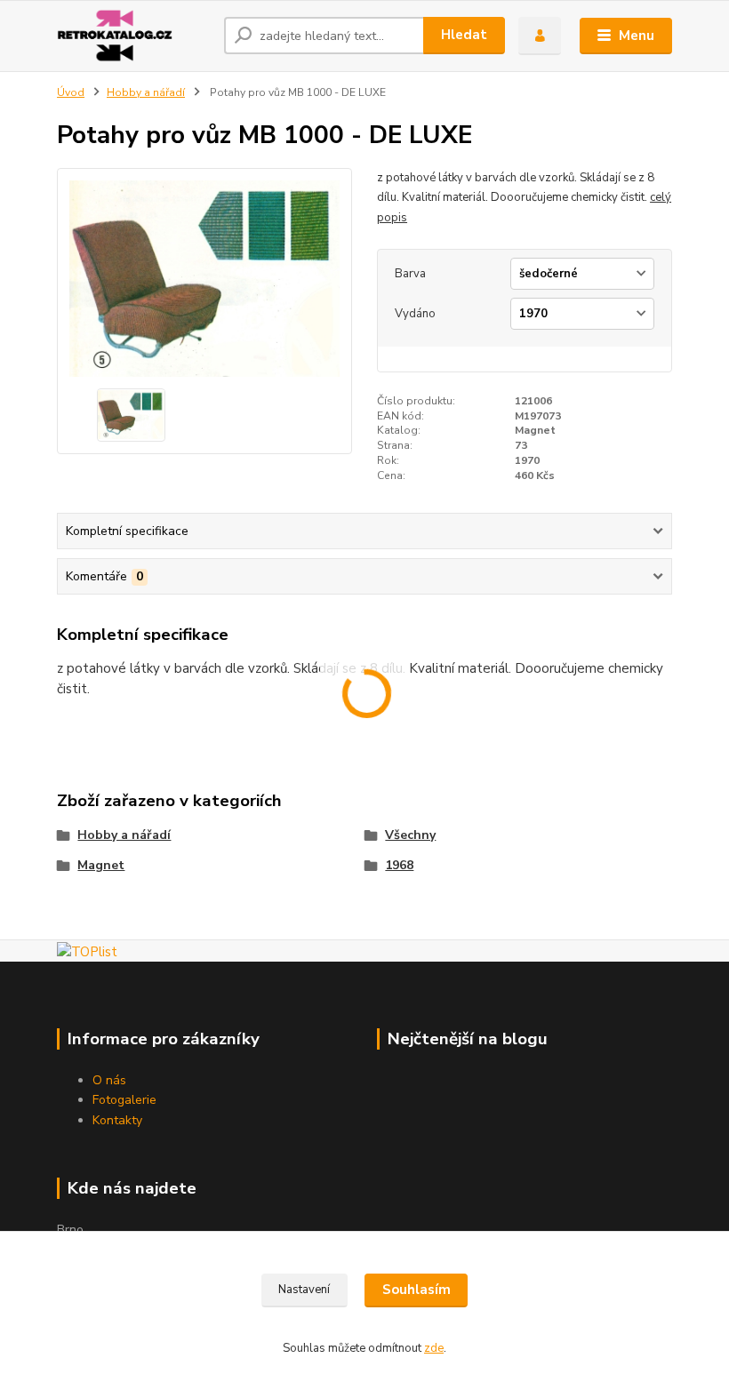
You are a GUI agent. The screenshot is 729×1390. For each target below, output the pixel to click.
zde (434, 1348)
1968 (399, 865)
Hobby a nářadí (146, 92)
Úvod (70, 92)
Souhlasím (416, 1289)
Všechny (410, 835)
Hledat (464, 35)
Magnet (100, 865)
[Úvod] (134, 35)
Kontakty (117, 1120)
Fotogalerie (124, 1099)
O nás (109, 1080)
